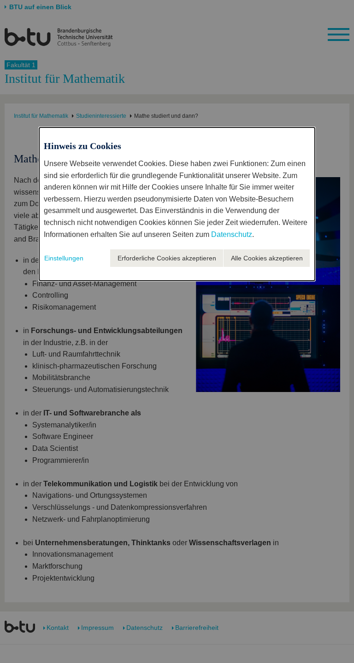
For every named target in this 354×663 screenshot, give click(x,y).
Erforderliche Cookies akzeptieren (167, 258)
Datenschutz (231, 234)
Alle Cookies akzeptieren (267, 258)
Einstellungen (63, 258)
